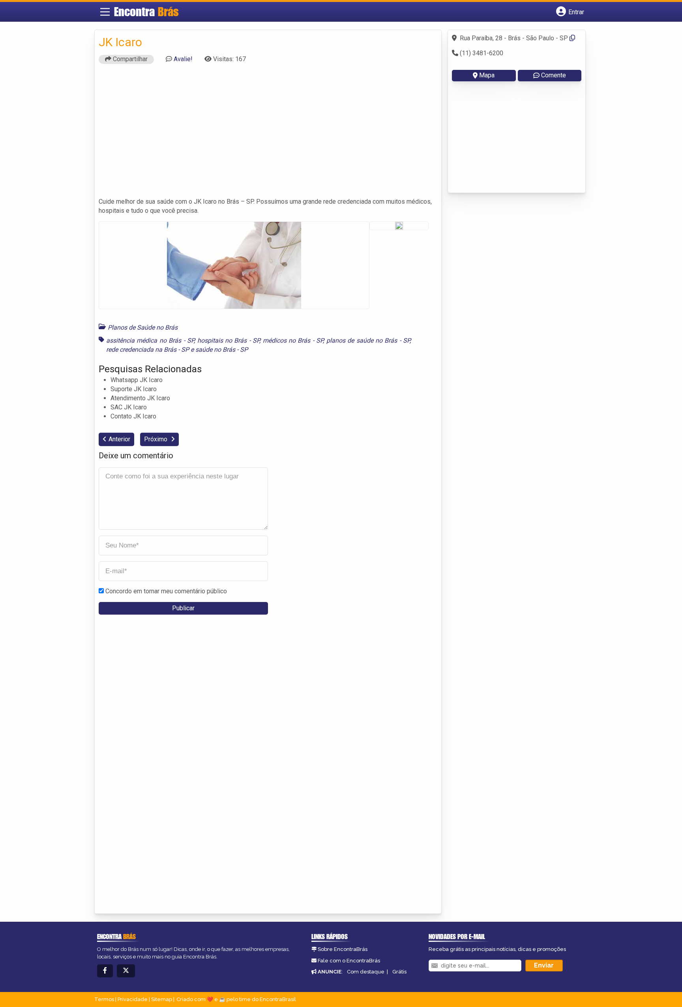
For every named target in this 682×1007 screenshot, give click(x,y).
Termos (104, 999)
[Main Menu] (105, 12)
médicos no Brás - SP (293, 340)
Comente (553, 75)
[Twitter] (126, 970)
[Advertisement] (268, 134)
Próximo (156, 439)
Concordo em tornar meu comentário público (166, 591)
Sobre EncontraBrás (342, 949)
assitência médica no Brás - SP (150, 340)
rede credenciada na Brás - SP (147, 349)
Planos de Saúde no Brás (143, 327)
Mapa (487, 75)
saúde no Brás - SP (221, 349)
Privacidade (133, 999)
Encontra (146, 11)
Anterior (119, 439)
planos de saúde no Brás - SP (368, 340)
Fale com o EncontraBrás (349, 961)
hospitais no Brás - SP (228, 340)
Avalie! (183, 59)
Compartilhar (129, 59)
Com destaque (365, 972)
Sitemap (161, 999)
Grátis (399, 972)
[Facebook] (105, 970)
